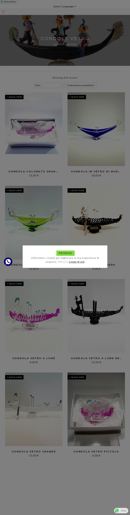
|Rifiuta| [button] (63, 261)
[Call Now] (8, 262)
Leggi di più (77, 261)
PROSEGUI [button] (65, 253)
